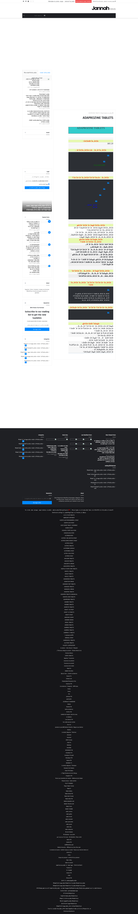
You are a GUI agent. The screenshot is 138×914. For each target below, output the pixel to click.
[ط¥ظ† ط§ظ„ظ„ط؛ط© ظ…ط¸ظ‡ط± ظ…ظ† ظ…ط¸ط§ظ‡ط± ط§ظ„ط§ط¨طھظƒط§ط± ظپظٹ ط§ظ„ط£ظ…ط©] (45, 258)
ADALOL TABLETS (69, 576)
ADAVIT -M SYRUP (69, 609)
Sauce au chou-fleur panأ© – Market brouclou (68, 847)
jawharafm (69, 699)
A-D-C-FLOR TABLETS (69, 515)
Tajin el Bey (69, 860)
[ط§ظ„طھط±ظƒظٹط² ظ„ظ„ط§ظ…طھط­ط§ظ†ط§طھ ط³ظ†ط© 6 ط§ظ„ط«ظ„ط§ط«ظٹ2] (81, 440)
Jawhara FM (69, 696)
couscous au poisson (69, 660)
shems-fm (69, 852)
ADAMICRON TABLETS (69, 579)
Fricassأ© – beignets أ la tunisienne (69, 686)
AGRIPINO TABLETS (69, 627)
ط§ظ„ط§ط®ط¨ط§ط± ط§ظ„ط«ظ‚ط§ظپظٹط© (36, 360)
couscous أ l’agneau (69, 658)
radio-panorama (69, 821)
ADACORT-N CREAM (69, 563)
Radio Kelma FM (69, 793)
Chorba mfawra (69, 653)
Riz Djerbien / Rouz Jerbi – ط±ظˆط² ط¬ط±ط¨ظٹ (69, 837)
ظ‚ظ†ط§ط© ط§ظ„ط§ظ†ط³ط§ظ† (69, 895)
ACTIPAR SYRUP (69, 556)
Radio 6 (69, 788)
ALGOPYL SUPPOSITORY (69, 645)
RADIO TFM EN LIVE (69, 803)
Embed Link (69, 678)
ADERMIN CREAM (69, 619)
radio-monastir (69, 819)
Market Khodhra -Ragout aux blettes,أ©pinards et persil (69, 727)
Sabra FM (69, 839)
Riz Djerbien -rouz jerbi (69, 834)
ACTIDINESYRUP (69, 535)
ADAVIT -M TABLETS (69, 612)
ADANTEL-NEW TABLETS (69, 596)
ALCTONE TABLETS (69, 642)
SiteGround (55, 512)
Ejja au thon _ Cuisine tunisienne (69, 673)
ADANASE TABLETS (69, 586)
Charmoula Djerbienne (69, 911)
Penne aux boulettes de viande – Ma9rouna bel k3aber (69, 778)
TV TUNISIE (69, 870)
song (69, 855)
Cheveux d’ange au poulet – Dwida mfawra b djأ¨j (69, 650)
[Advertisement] (69, 43)
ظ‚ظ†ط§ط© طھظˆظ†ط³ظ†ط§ (69, 903)
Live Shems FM (69, 719)
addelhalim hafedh (69, 617)
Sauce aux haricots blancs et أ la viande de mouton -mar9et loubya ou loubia (69, 849)
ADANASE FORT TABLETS (69, 584)
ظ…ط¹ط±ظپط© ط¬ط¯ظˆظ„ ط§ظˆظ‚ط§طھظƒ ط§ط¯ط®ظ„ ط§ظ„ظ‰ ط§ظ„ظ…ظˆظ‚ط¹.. (69, 908)
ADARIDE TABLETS (69, 602)
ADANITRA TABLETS (69, 591)
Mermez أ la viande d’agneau (69, 732)
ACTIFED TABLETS (69, 545)
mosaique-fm (69, 752)
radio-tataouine (69, 829)
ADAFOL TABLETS (69, 571)
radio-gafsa (69, 814)
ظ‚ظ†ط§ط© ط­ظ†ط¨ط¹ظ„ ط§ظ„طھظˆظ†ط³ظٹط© (69, 906)
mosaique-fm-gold (69, 755)
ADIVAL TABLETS (69, 622)
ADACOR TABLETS (69, 561)
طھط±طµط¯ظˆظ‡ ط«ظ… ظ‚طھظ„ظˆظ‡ (39, 90)
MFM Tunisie (69, 740)
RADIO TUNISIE (69, 809)
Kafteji (69, 704)
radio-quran (69, 824)
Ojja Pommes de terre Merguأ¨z (69, 773)
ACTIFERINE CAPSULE (69, 548)
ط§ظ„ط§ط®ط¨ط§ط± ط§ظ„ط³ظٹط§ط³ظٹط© (36, 348)
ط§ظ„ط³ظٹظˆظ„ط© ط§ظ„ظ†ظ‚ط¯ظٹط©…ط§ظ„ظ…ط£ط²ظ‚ (39, 121)
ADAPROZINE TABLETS (69, 599)
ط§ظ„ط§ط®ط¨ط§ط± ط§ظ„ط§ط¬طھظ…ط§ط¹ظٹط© (34, 352)
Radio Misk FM (69, 798)
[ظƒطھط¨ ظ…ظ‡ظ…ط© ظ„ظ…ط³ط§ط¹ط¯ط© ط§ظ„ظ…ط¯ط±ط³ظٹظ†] (88, 450)
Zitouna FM (69, 878)
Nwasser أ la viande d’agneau (69, 765)
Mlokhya (69, 745)
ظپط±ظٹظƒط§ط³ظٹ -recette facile (69, 890)
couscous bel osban (69, 665)
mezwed (69, 734)
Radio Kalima (69, 791)
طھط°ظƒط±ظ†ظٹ (43, 184)
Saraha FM (69, 842)
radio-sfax (69, 826)
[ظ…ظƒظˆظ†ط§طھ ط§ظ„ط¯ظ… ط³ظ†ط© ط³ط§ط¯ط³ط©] (73, 440)
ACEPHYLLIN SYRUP (69, 522)
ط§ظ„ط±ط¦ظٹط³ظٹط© (106, 113)
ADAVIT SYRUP (69, 614)
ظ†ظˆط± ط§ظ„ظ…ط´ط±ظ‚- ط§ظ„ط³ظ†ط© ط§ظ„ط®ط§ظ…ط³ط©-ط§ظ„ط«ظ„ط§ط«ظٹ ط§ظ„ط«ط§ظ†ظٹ (32, 82)
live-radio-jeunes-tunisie (69, 722)
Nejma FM (69, 760)
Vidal (69, 875)
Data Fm (69, 668)
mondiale (69, 747)
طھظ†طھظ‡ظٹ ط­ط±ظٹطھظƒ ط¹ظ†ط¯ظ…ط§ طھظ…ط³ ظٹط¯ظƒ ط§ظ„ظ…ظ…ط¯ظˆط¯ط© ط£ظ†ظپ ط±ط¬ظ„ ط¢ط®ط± (32, 248)
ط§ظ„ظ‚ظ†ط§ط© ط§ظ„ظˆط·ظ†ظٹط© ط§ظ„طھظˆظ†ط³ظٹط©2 (69, 885)
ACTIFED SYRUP (69, 543)
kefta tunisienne (69, 709)
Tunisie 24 (69, 867)
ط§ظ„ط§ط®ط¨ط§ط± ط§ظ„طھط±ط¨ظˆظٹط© (36, 343)
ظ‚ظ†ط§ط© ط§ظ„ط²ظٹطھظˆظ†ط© (69, 901)
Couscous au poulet (69, 663)
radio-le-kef (69, 816)
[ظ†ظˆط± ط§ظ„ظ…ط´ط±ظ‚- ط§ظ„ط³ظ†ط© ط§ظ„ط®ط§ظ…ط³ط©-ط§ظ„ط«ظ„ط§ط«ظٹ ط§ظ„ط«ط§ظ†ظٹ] (45, 81)
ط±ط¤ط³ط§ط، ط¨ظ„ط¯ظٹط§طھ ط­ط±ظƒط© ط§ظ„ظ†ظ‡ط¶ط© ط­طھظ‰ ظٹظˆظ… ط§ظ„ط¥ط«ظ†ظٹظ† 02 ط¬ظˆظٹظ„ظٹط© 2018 (69, 888)
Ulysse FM (69, 872)
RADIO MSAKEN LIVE (69, 801)
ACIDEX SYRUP (69, 527)
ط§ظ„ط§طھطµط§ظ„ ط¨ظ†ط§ (69, 880)
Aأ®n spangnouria (69, 635)
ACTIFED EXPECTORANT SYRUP (69, 540)
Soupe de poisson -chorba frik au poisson (69, 857)
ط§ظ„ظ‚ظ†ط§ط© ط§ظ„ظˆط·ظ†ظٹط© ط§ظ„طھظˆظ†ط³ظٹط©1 (69, 883)
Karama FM (69, 706)
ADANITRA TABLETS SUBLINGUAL (69, 594)
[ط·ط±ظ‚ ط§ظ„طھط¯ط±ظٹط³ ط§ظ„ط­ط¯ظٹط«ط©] (73, 450)
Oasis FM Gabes (69, 770)
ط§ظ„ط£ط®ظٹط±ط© (30, 72)
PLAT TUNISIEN (69, 783)
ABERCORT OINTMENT (69, 517)
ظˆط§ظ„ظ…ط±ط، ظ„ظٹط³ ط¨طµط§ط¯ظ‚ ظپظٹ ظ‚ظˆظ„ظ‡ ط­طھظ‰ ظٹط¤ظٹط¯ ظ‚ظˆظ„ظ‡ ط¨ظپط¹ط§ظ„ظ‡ (33, 225)
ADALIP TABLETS (69, 573)
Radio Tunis (69, 806)
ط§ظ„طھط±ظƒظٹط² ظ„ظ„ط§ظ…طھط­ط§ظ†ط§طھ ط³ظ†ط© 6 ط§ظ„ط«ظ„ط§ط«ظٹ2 (50, 449)
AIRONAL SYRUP (69, 637)
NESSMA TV (69, 763)
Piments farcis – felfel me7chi (69, 780)
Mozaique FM (69, 757)
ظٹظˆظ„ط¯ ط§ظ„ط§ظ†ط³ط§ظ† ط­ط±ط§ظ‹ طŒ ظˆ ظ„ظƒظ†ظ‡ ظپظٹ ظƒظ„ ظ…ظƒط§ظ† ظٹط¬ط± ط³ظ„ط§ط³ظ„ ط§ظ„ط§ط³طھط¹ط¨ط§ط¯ (32, 236)
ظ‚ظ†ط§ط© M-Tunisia (69, 893)
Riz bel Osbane (69, 832)
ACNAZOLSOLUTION (69, 533)
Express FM (69, 683)
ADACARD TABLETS (69, 558)
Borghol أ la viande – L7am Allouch (69, 648)
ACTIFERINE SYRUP (69, 550)
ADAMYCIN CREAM (69, 581)
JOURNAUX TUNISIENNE (69, 701)
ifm (69, 694)
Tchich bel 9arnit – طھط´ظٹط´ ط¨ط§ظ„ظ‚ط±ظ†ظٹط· (69, 865)
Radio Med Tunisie (69, 796)
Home (69, 688)
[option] (37, 203)
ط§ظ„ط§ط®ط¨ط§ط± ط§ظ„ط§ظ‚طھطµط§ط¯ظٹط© (34, 356)
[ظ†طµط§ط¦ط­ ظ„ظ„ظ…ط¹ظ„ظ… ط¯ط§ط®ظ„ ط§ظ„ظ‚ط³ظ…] (81, 450)
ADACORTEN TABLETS (69, 566)
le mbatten (69, 717)
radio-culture (69, 811)
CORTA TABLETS (69, 655)
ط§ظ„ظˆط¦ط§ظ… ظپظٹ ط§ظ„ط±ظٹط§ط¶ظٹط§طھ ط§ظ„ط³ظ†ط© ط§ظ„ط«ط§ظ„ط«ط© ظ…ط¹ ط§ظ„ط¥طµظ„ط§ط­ (39, 1)
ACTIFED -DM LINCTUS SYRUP (69, 538)
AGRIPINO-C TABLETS (69, 632)
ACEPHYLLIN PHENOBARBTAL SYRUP (69, 520)
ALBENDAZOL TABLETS (69, 640)
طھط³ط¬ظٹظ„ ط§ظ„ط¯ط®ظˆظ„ (37, 187)
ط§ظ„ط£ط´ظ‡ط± (45, 72)
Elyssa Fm (69, 676)
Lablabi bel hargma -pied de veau (69, 714)
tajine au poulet (69, 862)
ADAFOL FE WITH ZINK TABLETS (69, 568)
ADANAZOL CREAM (69, 589)
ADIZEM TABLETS (69, 625)
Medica (69, 729)
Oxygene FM (69, 775)
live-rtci (69, 724)
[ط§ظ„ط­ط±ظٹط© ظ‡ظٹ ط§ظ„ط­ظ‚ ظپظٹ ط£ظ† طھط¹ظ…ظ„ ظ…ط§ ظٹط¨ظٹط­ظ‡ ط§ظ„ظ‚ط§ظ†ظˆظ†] (45, 268)
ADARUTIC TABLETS (69, 607)
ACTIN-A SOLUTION (69, 553)
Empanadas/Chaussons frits (69, 681)
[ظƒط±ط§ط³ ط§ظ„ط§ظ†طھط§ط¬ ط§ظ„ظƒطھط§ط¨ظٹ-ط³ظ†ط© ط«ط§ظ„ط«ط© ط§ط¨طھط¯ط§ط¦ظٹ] (73, 445)
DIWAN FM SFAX (69, 671)
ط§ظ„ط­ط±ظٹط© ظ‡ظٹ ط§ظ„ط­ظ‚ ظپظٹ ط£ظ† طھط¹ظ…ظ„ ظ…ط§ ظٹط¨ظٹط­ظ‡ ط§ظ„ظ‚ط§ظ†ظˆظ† (33, 269)
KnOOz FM (69, 711)
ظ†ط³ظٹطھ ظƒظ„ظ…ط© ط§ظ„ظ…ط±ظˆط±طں (37, 181)
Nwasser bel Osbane (69, 768)
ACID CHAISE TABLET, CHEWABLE (69, 525)
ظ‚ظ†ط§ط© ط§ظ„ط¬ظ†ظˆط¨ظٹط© (69, 898)
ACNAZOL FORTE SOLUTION (69, 530)
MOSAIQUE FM (69, 750)
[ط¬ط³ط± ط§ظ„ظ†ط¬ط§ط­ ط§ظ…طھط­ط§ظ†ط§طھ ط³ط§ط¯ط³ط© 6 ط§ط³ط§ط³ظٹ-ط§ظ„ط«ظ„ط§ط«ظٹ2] (81, 445)
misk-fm (69, 742)
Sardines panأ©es (69, 844)
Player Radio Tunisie (69, 786)
